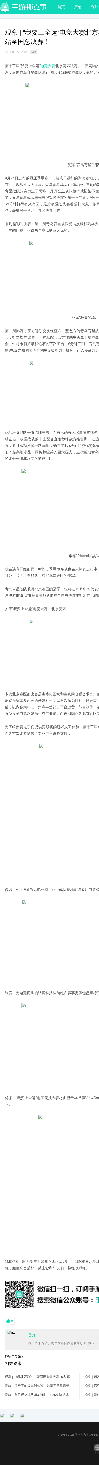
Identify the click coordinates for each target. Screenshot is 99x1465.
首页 (61, 7)
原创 (78, 7)
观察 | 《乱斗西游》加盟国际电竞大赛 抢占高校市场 (40, 1377)
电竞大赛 (48, 66)
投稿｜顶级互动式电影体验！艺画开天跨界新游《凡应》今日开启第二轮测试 (40, 1386)
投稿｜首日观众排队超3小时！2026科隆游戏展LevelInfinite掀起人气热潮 (40, 1395)
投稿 (33, 52)
